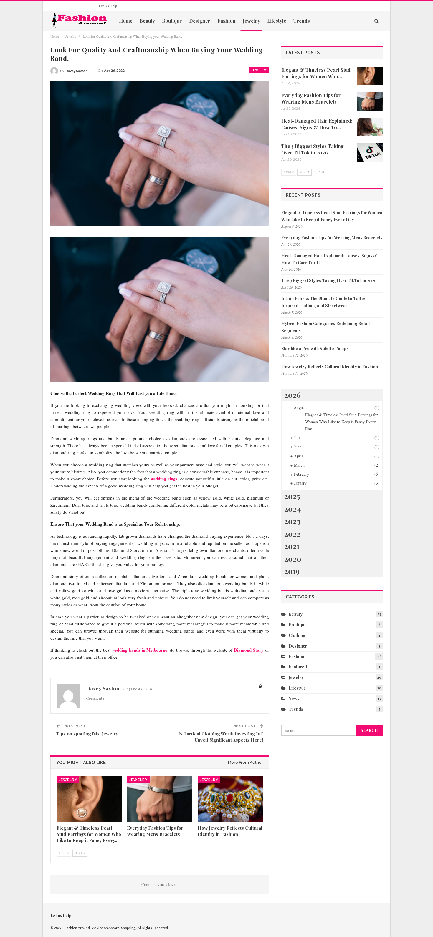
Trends (301, 21)
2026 (292, 395)
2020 (292, 558)
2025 (292, 496)
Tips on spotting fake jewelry (87, 734)
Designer (199, 21)
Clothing (297, 635)
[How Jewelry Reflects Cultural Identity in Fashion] (230, 799)
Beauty (147, 21)
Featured (298, 667)
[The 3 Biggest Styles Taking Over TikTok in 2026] (370, 152)
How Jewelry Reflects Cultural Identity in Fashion (329, 367)
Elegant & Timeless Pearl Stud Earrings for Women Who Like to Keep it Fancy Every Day (341, 422)
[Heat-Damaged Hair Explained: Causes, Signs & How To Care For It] (370, 127)
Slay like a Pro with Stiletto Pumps (314, 348)
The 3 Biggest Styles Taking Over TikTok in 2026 (329, 280)
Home (126, 21)
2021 (291, 546)
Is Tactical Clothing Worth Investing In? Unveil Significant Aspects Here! (220, 737)
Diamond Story (249, 650)
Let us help (108, 6)
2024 (292, 508)
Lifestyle (276, 21)
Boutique (172, 21)
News (294, 698)
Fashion (226, 21)
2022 (292, 533)
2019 (292, 571)
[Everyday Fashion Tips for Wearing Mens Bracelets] (159, 799)
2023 (292, 521)
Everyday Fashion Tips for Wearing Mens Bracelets (331, 237)
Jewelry (251, 21)
